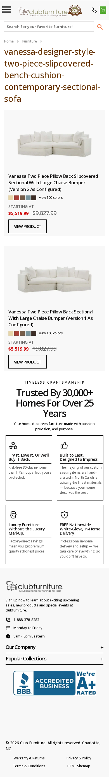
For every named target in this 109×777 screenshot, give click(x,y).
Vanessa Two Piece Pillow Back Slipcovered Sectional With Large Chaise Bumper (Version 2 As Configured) (53, 182)
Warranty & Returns (29, 758)
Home (9, 41)
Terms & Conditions (29, 766)
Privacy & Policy (79, 758)
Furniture (29, 41)
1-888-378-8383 (26, 619)
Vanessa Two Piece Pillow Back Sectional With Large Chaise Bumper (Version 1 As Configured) (50, 318)
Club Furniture (33, 742)
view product (27, 226)
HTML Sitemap (78, 766)
